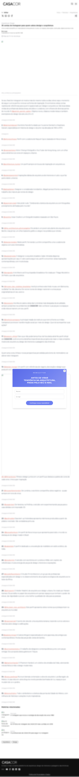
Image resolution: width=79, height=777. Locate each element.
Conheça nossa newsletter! (39, 403)
